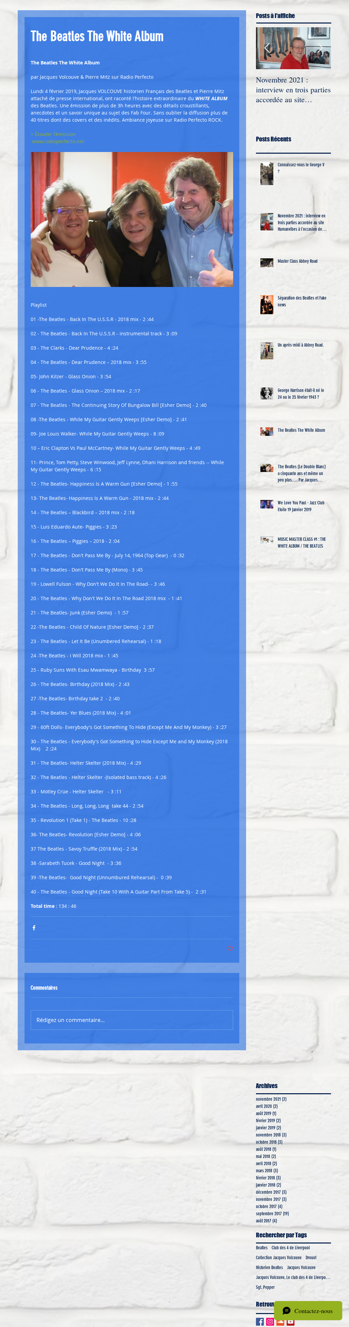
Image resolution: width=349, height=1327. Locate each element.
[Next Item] (320, 48)
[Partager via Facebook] (34, 928)
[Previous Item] (267, 48)
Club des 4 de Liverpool (291, 1248)
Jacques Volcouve (301, 1267)
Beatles (262, 1248)
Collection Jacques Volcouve (279, 1258)
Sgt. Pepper (265, 1287)
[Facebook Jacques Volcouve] (260, 1322)
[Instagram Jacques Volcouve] (270, 1322)
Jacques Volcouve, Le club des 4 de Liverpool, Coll (293, 1277)
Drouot (311, 1258)
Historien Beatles (269, 1267)
